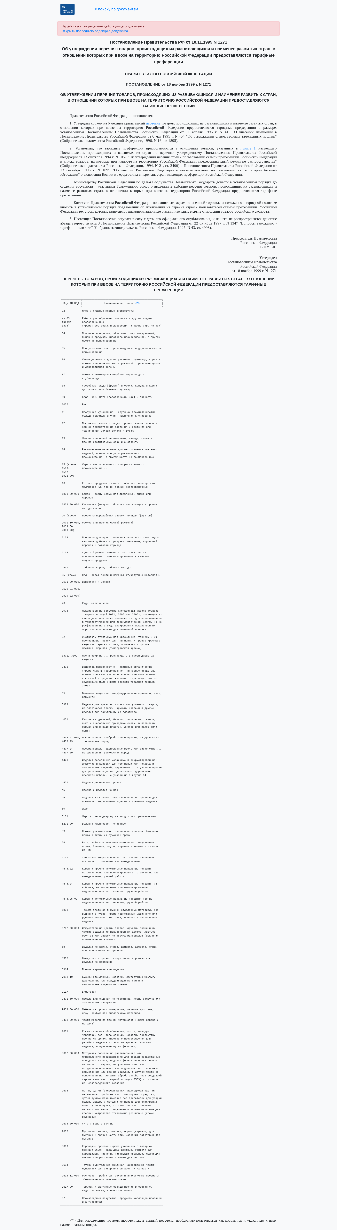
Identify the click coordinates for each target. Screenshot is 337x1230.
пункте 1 (248, 148)
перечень (153, 123)
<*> (137, 303)
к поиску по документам (116, 9)
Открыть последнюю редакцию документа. (95, 31)
